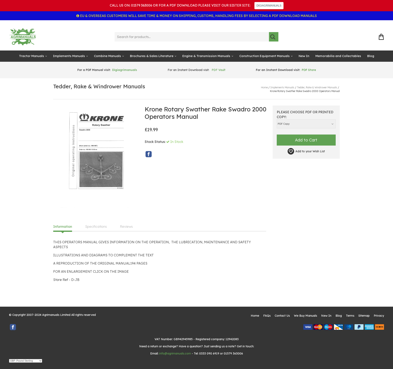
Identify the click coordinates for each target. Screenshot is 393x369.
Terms (350, 315)
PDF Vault (218, 70)
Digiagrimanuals (124, 70)
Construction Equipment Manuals (264, 56)
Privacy (379, 315)
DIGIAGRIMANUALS (268, 5)
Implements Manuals (69, 56)
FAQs (267, 315)
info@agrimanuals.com (175, 353)
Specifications (96, 227)
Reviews (126, 227)
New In (304, 56)
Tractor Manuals (31, 56)
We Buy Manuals (305, 315)
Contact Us (282, 315)
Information (62, 227)
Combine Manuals (107, 56)
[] (273, 36)
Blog (370, 56)
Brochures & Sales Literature (151, 56)
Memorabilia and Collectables (338, 56)
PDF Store (309, 70)
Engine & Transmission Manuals (206, 56)
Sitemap (364, 315)
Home (255, 315)
